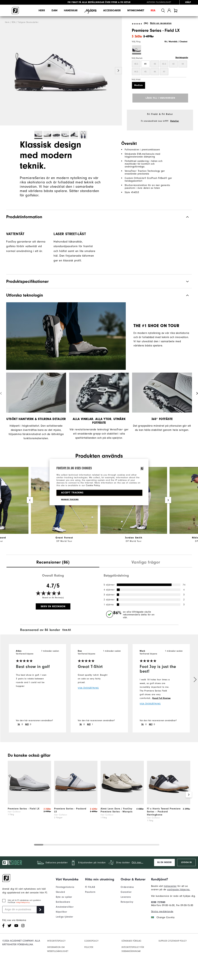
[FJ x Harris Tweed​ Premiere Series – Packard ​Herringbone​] (168, 803)
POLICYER (88, 947)
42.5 (164, 64)
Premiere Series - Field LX (23, 808)
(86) (146, 23)
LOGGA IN (186, 862)
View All (66, 630)
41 (145, 64)
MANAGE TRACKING (70, 499)
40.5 (136, 64)
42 (155, 64)
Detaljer (174, 121)
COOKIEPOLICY (91, 941)
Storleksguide (181, 57)
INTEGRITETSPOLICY (56, 941)
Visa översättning (88, 688)
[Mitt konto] (169, 10)
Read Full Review (161, 698)
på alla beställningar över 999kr (92, 2)
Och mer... (137, 862)
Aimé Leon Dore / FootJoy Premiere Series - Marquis (117, 810)
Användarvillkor (64, 906)
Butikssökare (63, 902)
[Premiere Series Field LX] (61, 70)
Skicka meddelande (162, 911)
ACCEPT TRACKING (72, 492)
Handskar (71, 10)
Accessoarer (112, 10)
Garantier (126, 892)
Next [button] (118, 70)
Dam (54, 10)
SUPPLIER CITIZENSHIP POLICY (173, 941)
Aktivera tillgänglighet (159, 2)
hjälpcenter (170, 886)
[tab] (175, 10)
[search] (163, 10)
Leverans (126, 897)
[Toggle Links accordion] (67, 879)
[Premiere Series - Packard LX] (75, 803)
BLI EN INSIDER (164, 862)
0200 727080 (158, 902)
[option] (61, 70)
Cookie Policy (93, 485)
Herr (42, 10)
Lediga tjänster (64, 916)
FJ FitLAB (90, 887)
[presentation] (52, 562)
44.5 (136, 71)
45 (145, 71)
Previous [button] (3, 70)
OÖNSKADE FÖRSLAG (131, 941)
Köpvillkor (61, 911)
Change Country (166, 917)
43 (173, 64)
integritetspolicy (22, 902)
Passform (90, 892)
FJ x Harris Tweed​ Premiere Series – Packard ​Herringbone (164, 811)
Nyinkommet (135, 10)
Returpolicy (127, 902)
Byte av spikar (64, 897)
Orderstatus (127, 887)
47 (164, 71)
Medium (138, 85)
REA (153, 10)
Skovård (60, 892)
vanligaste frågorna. (178, 889)
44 (183, 64)
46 (155, 71)
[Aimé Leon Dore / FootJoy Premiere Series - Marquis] (122, 803)
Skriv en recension (161, 23)
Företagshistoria (65, 887)
